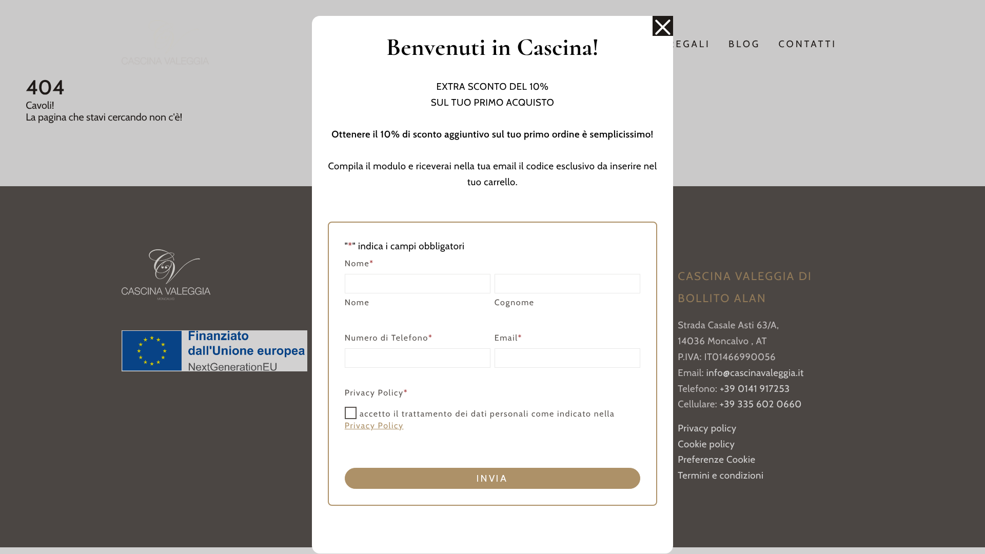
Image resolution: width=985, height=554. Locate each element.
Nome (357, 303)
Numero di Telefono (389, 338)
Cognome (515, 303)
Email (508, 338)
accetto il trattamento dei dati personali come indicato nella (480, 420)
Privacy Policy (374, 426)
